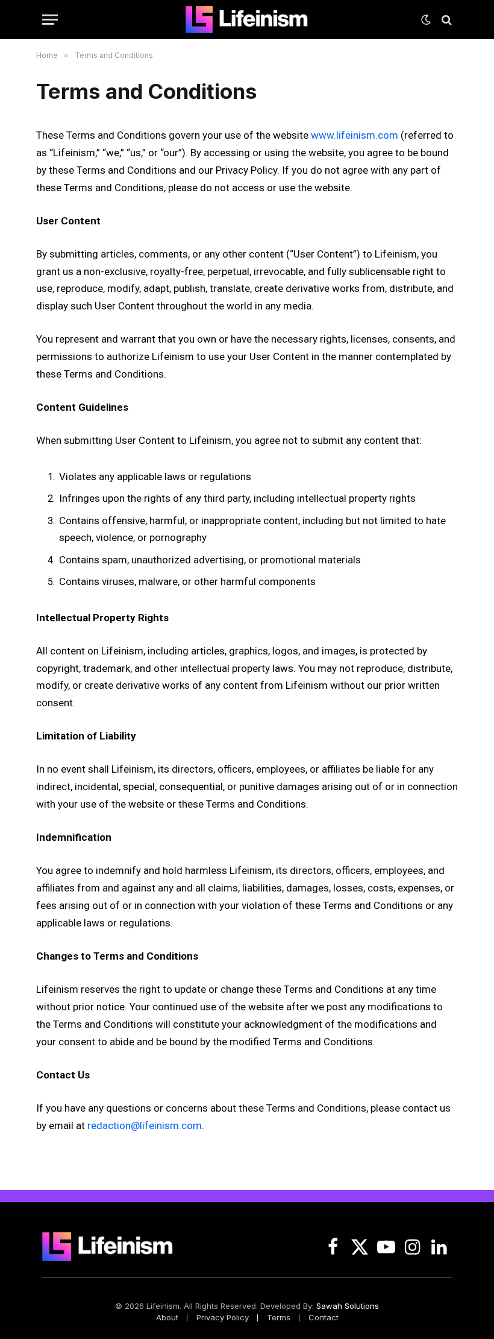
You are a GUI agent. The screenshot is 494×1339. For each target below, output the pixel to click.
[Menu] (50, 19)
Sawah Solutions (347, 1306)
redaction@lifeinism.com (144, 1125)
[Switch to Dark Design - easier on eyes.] (426, 19)
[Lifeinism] (247, 19)
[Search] (445, 19)
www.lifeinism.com (354, 135)
